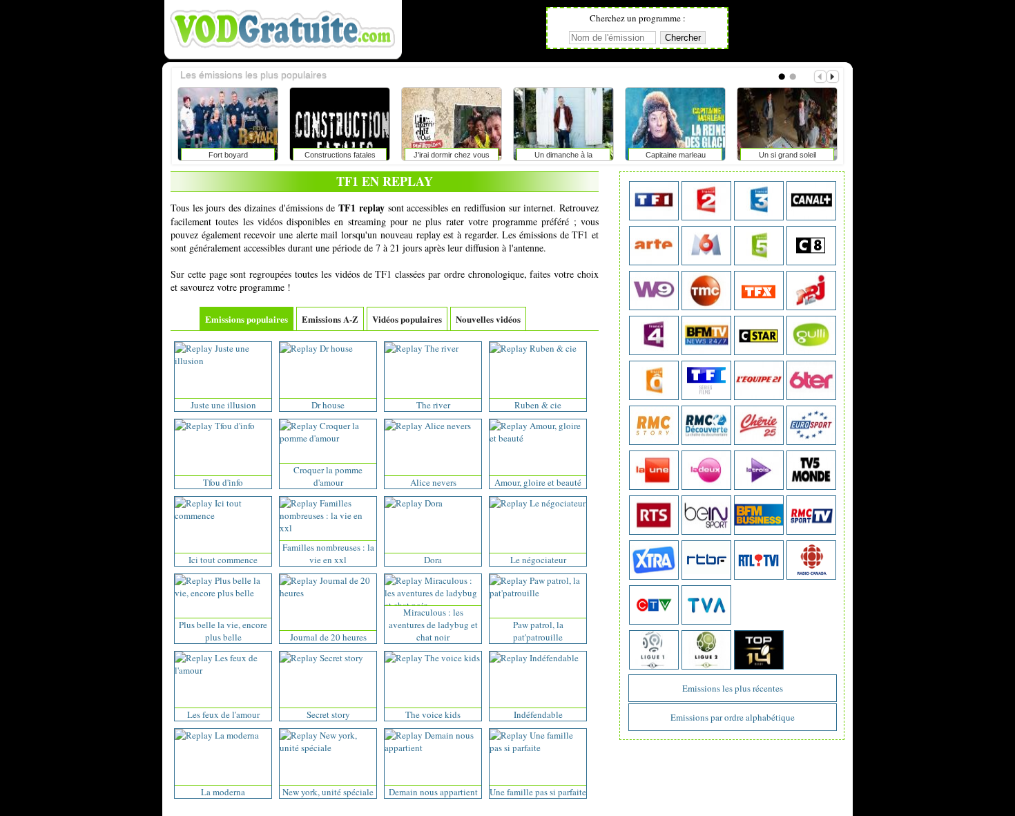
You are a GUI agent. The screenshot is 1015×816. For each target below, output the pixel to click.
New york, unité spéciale (328, 792)
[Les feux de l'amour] (223, 670)
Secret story (328, 714)
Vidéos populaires (407, 318)
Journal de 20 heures (328, 637)
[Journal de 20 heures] (328, 593)
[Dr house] (316, 348)
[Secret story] (321, 658)
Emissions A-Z (330, 318)
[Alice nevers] (428, 425)
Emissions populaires (246, 318)
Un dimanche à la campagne (563, 157)
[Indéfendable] (534, 658)
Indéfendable (538, 714)
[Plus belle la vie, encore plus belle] (223, 593)
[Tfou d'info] (215, 425)
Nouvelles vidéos (488, 318)
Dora (433, 559)
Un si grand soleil (787, 155)
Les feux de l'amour (223, 714)
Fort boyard (228, 155)
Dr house (328, 405)
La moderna (223, 792)
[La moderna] (217, 735)
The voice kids (433, 714)
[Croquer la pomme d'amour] (328, 438)
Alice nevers (433, 482)
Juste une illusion (223, 405)
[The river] (421, 348)
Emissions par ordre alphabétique (732, 717)
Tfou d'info (223, 482)
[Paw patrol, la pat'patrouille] (538, 593)
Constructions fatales (340, 155)
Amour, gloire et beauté (537, 482)
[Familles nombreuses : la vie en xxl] (328, 528)
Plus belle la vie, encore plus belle (223, 630)
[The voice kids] (432, 658)
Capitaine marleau (676, 155)
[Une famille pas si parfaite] (538, 747)
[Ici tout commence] (223, 515)
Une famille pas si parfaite (538, 792)
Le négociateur (538, 559)
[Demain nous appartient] (433, 747)
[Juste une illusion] (223, 360)
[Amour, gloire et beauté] (538, 438)
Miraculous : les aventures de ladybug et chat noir (433, 624)
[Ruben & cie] (533, 348)
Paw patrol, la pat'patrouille (538, 630)
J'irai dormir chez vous (452, 155)
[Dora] (414, 503)
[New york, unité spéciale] (328, 747)
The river (433, 405)
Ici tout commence (223, 559)
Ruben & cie (537, 405)
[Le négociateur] (538, 503)
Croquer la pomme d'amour (327, 476)
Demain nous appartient (433, 792)
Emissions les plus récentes (732, 688)
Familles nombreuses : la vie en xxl (328, 553)
